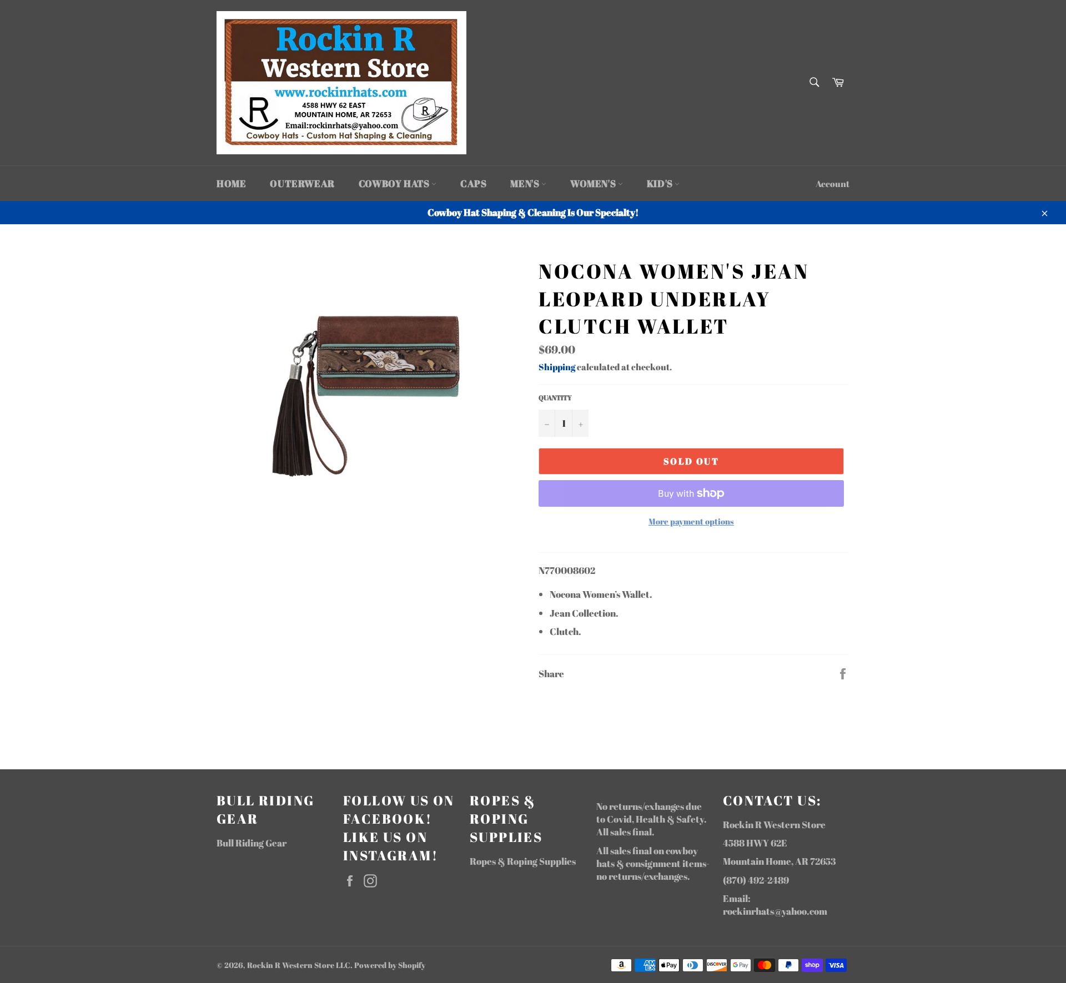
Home (231, 183)
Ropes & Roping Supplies (523, 861)
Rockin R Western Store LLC (298, 965)
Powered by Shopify (389, 965)
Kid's (661, 183)
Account (832, 184)
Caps (473, 183)
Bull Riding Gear (251, 842)
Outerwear (302, 183)
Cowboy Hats (395, 183)
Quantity (555, 397)
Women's (594, 183)
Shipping (557, 367)
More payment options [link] (691, 521)
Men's (525, 183)
